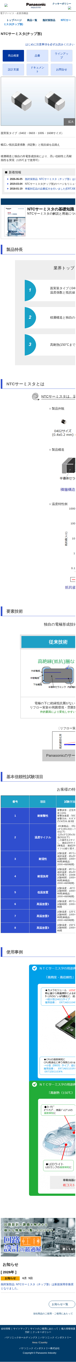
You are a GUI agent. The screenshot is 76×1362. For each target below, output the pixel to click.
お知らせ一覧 (60, 1304)
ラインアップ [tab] (61, 55)
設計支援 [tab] (13, 69)
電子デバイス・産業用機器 (14, 13)
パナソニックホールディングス (21, 1337)
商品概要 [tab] (13, 55)
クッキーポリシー (61, 3)
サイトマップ (20, 1328)
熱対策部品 (49, 20)
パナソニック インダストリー (55, 1337)
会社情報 (5, 1328)
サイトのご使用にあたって (44, 1328)
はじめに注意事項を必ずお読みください (49, 44)
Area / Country (39, 1342)
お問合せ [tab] (61, 69)
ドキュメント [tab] (37, 69)
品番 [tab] (37, 55)
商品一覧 (32, 20)
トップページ (14, 20)
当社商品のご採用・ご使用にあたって (53, 1313)
